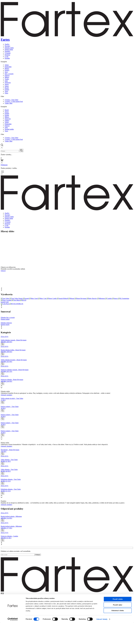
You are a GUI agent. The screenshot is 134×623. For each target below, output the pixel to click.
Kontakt (7, 58)
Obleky (7, 120)
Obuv (6, 93)
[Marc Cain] (42, 298)
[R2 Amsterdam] (123, 298)
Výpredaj (7, 53)
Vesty (6, 91)
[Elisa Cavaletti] (6, 300)
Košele (7, 115)
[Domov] (67, 592)
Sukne (7, 86)
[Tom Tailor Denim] (16, 298)
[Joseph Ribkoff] (62, 298)
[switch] (55, 619)
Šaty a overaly (9, 74)
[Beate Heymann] (81, 298)
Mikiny (7, 77)
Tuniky (7, 79)
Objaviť (3, 248)
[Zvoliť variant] (2, 344)
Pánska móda (9, 49)
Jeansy (7, 84)
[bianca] (115, 298)
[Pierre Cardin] (52, 298)
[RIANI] (23, 300)
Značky (7, 44)
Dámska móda (9, 48)
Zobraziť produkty (6, 395)
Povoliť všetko (118, 599)
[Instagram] (3, 593)
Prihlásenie (4, 165)
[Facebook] (1, 593)
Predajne (7, 55)
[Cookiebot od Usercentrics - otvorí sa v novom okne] (12, 619)
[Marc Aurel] (33, 298)
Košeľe (7, 70)
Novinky (7, 46)
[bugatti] (26, 298)
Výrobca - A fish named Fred (14, 101)
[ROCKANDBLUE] (16, 304)
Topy (6, 72)
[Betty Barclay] (92, 298)
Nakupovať (4, 241)
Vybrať (3, 279)
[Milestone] (101, 298)
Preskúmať (4, 263)
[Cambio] (108, 298)
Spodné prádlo (9, 129)
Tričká (7, 65)
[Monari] (71, 298)
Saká (6, 81)
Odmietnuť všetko (117, 610)
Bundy (7, 88)
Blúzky (7, 68)
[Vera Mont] (16, 300)
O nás (6, 56)
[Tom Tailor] (5, 298)
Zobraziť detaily (101, 619)
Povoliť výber (117, 605)
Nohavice (8, 82)
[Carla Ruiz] (5, 304)
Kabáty (7, 89)
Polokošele (8, 67)
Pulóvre (7, 75)
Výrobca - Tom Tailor (11, 100)
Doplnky (7, 51)
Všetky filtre (8, 103)
